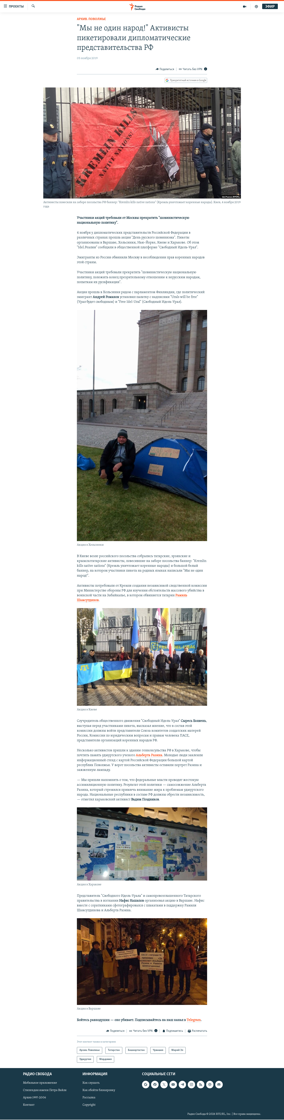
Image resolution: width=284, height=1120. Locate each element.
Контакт (28, 1105)
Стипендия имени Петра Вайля (44, 1090)
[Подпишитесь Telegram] (182, 1084)
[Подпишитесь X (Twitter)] (164, 1084)
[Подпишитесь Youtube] (173, 1084)
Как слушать (90, 1083)
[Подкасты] (209, 1084)
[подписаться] (219, 1084)
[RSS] (200, 1084)
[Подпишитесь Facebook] (154, 1084)
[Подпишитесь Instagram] (191, 1084)
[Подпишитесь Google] (145, 1084)
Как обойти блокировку (98, 1090)
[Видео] (245, 6)
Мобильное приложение (40, 1083)
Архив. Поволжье (91, 19)
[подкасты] (256, 6)
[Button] (165, 69)
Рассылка (88, 1097)
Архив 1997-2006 (34, 1097)
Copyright (88, 1105)
